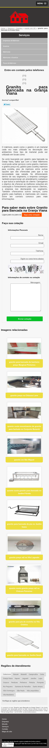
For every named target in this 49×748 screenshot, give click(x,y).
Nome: (41, 235)
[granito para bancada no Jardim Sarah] (24, 641)
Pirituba (32, 682)
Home (4, 719)
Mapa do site (7, 732)
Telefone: (40, 251)
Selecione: (7, 674)
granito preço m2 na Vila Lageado (24, 557)
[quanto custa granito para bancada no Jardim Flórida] (24, 477)
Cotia (42, 674)
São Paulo (21, 691)
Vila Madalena (8, 695)
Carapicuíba (33, 674)
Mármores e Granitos (10, 57)
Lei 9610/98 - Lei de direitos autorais (25, 712)
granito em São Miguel (24, 460)
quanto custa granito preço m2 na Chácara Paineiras (24, 589)
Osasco (6, 682)
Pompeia (40, 682)
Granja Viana (8, 678)
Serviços (24, 35)
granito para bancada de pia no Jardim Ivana (24, 525)
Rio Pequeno (8, 687)
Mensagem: (36, 282)
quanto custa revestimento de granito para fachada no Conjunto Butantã (24, 427)
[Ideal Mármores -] (24, 12)
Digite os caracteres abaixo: (32, 259)
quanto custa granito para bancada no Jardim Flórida (24, 491)
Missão (5, 724)
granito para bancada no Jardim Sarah (24, 655)
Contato (5, 729)
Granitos (6, 46)
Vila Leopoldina (33, 691)
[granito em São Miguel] (24, 446)
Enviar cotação (24, 319)
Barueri (16, 674)
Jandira (33, 678)
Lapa (40, 678)
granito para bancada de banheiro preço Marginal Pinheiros (24, 363)
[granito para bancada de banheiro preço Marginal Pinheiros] (24, 348)
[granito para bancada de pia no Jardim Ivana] (24, 510)
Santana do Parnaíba (23, 687)
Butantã (24, 674)
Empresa (5, 722)
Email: (41, 243)
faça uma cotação (32, 215)
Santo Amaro (38, 687)
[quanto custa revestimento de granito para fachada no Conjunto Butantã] (24, 413)
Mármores (6, 52)
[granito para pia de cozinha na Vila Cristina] (24, 608)
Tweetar (6, 104)
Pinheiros (23, 682)
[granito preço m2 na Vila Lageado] (24, 544)
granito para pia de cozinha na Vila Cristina (24, 623)
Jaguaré (25, 678)
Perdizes (14, 682)
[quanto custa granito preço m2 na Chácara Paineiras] (24, 574)
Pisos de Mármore (9, 63)
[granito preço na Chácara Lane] (24, 382)
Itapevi (17, 678)
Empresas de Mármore (11, 41)
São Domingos (9, 691)
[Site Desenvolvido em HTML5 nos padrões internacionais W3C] (8, 746)
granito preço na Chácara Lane (24, 395)
